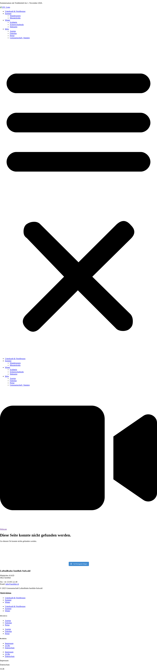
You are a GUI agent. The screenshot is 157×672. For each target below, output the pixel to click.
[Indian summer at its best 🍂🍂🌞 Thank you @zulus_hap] (12, 550)
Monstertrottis (15, 18)
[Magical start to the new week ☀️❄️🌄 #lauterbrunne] (65, 553)
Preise (12, 36)
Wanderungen (15, 16)
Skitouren (13, 27)
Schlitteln (13, 22)
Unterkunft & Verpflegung (15, 11)
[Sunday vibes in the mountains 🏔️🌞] (39, 553)
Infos (7, 29)
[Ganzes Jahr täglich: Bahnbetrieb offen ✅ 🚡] (144, 553)
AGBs (7, 646)
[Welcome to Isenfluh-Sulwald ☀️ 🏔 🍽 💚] (118, 553)
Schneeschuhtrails (17, 25)
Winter (7, 20)
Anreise (13, 31)
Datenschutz (9, 648)
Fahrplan (13, 33)
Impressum (9, 643)
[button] (78, 198)
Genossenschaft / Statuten (20, 38)
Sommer (8, 13)
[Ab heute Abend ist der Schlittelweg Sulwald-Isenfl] (91, 553)
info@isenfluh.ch (12, 584)
